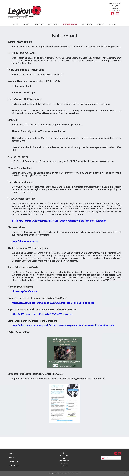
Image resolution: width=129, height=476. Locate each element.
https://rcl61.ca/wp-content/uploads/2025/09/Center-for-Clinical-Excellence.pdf (53, 302)
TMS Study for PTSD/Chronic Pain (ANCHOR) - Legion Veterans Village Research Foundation (59, 220)
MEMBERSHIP (13, 462)
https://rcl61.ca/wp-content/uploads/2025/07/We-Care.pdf (42, 314)
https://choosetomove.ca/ (25, 241)
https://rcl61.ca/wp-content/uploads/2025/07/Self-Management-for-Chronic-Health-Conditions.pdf (63, 325)
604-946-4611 (115, 10)
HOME (11, 454)
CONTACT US (13, 466)
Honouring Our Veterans (24, 291)
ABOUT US (12, 458)
